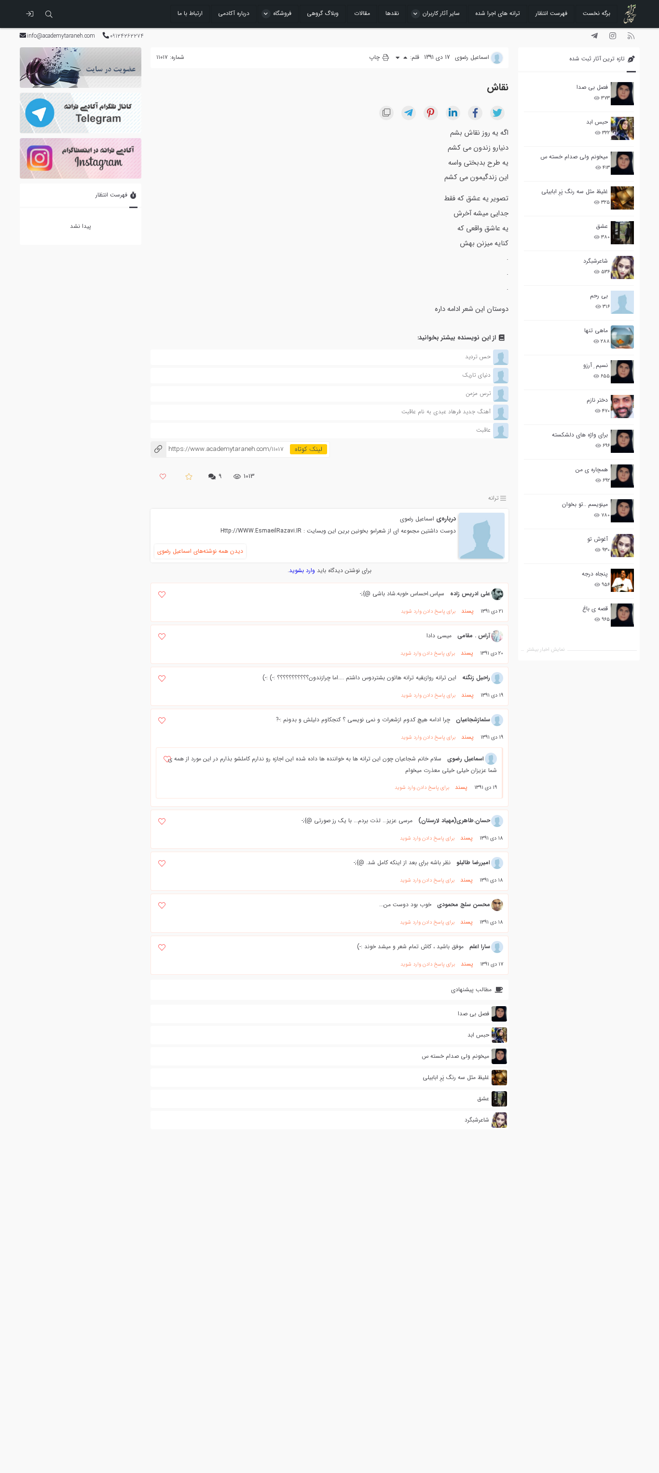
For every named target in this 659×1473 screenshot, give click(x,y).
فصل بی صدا (592, 87)
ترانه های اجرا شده (497, 13)
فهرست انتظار (551, 13)
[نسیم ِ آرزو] (622, 371)
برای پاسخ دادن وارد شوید (428, 611)
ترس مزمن (478, 393)
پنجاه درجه (595, 573)
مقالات (362, 13)
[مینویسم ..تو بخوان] (622, 510)
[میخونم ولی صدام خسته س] (622, 163)
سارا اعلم (479, 946)
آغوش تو (597, 539)
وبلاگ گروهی (323, 13)
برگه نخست (596, 13)
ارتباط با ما (190, 13)
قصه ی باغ (595, 608)
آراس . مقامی (473, 635)
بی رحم (599, 295)
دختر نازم (597, 400)
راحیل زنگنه (476, 677)
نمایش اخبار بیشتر (545, 649)
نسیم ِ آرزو (595, 365)
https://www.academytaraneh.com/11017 (217, 449)
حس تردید (478, 356)
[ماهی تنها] (622, 337)
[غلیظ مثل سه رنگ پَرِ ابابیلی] (622, 198)
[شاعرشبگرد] (622, 267)
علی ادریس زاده (470, 593)
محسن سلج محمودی (463, 904)
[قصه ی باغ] (622, 615)
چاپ (375, 57)
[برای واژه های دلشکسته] (622, 441)
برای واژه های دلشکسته (580, 434)
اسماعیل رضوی (417, 518)
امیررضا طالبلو (473, 862)
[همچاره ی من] (622, 476)
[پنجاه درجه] (622, 580)
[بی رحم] (622, 302)
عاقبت (483, 430)
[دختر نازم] (622, 406)
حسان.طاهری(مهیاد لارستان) (454, 820)
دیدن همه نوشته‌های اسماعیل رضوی (200, 551)
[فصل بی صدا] (622, 93)
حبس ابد (597, 121)
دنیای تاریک (476, 374)
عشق (602, 226)
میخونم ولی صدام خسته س (574, 156)
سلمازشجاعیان (473, 719)
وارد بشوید (302, 570)
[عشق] (622, 232)
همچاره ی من (592, 469)
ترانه (493, 498)
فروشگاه (282, 13)
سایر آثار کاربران (441, 13)
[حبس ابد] (622, 128)
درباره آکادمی (233, 13)
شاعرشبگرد (595, 261)
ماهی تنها (596, 330)
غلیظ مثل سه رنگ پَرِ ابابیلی (574, 191)
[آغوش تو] (622, 545)
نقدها (392, 13)
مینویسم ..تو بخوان (585, 504)
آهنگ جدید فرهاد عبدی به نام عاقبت (446, 411)
